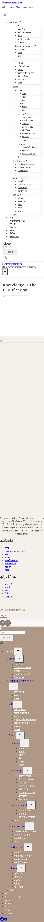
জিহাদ (24, 110)
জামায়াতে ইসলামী (24, 167)
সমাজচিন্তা (21, 29)
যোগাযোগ (14, 236)
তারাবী (24, 97)
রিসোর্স (13, 227)
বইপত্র (13, 224)
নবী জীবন (25, 124)
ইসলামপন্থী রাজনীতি (24, 184)
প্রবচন (20, 56)
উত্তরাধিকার (26, 140)
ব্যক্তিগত (8, 567)
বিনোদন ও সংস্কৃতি (28, 133)
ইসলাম (7, 557)
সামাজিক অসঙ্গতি (24, 39)
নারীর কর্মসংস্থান (23, 66)
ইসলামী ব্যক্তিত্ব (23, 171)
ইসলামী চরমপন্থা (28, 120)
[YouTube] (9, 243)
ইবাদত (17, 743)
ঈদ (23, 103)
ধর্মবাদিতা (25, 137)
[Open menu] (5, 271)
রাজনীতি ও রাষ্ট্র (10, 563)
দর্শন (12, 218)
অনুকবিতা (21, 211)
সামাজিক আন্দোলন (24, 32)
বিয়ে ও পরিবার (23, 76)
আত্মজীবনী (21, 201)
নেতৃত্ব (20, 174)
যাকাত (24, 107)
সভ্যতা (20, 36)
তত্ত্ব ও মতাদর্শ (20, 805)
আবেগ (20, 53)
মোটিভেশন (21, 49)
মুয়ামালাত (18, 771)
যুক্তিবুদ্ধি (25, 150)
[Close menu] (0, 629)
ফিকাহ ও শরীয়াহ (28, 127)
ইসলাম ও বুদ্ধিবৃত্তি (28, 154)
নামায (24, 94)
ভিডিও (12, 233)
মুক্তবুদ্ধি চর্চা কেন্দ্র (17, 221)
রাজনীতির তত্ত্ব (22, 191)
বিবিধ (19, 157)
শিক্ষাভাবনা (21, 42)
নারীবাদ (20, 70)
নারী (6, 554)
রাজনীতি (20, 181)
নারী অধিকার (22, 63)
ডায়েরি (20, 205)
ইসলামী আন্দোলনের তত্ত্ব (26, 164)
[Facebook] (5, 243)
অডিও (12, 230)
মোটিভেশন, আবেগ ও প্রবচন (15, 551)
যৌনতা (20, 83)
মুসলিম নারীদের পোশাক (26, 73)
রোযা (24, 100)
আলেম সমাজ (27, 117)
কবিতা (20, 208)
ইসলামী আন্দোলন (11, 560)
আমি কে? (8, 584)
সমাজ (7, 548)
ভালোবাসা (21, 79)
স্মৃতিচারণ (21, 198)
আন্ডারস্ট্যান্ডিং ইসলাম (29, 147)
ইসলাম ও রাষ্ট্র (22, 188)
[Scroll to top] (2, 623)
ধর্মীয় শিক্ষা (26, 130)
